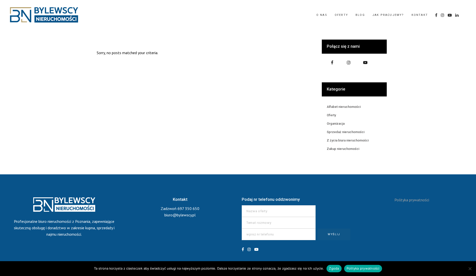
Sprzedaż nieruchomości (345, 132)
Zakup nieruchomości (343, 149)
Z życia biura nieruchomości (348, 140)
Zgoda (334, 268)
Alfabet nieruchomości (344, 107)
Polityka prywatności (411, 199)
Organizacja (336, 123)
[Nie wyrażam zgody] (469, 268)
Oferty (331, 115)
